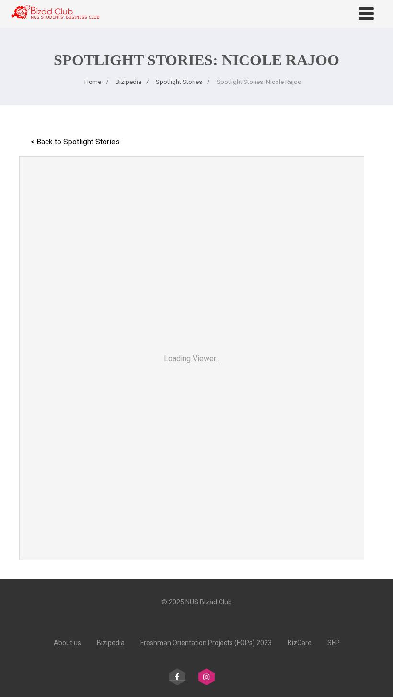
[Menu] (366, 14)
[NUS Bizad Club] (55, 23)
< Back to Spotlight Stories (75, 141)
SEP (333, 643)
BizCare (300, 643)
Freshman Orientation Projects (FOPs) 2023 (206, 643)
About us (67, 643)
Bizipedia (111, 643)
